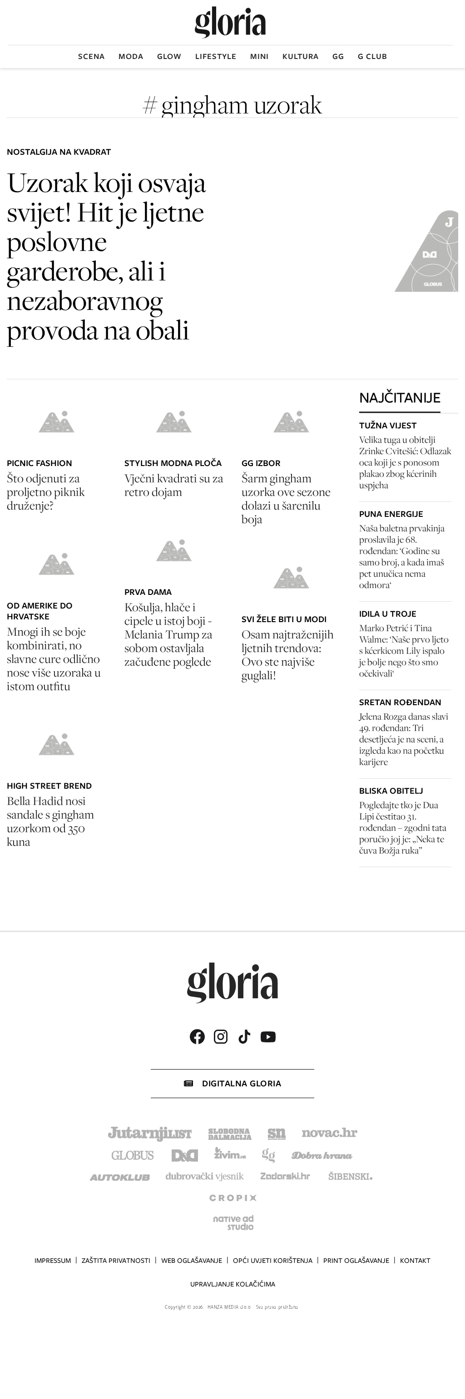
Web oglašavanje (191, 1261)
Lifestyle (216, 56)
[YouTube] (268, 1036)
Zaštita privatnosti (116, 1261)
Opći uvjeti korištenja (272, 1261)
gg (338, 56)
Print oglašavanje (356, 1261)
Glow (169, 56)
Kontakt (415, 1261)
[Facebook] (197, 1036)
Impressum (53, 1261)
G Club (372, 56)
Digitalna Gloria (241, 1083)
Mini (259, 56)
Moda (131, 56)
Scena (91, 56)
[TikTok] (244, 1037)
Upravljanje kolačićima (232, 1284)
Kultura (300, 56)
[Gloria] (230, 22)
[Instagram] (220, 1037)
